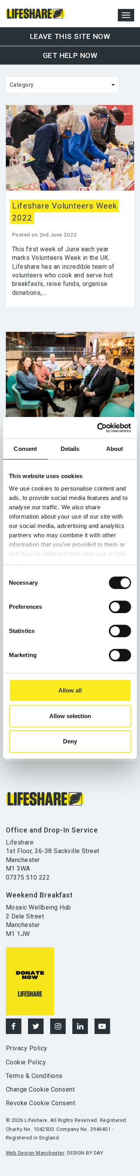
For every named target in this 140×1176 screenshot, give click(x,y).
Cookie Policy (26, 1062)
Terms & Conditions (34, 1076)
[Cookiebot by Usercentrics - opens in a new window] (98, 428)
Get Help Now (70, 55)
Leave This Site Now (70, 36)
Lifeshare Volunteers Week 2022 (64, 212)
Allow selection (70, 716)
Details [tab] (70, 448)
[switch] (120, 607)
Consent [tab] (25, 448)
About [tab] (114, 448)
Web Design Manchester (35, 1153)
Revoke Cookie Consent (40, 1103)
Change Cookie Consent (40, 1089)
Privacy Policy (26, 1048)
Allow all (70, 690)
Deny (70, 741)
